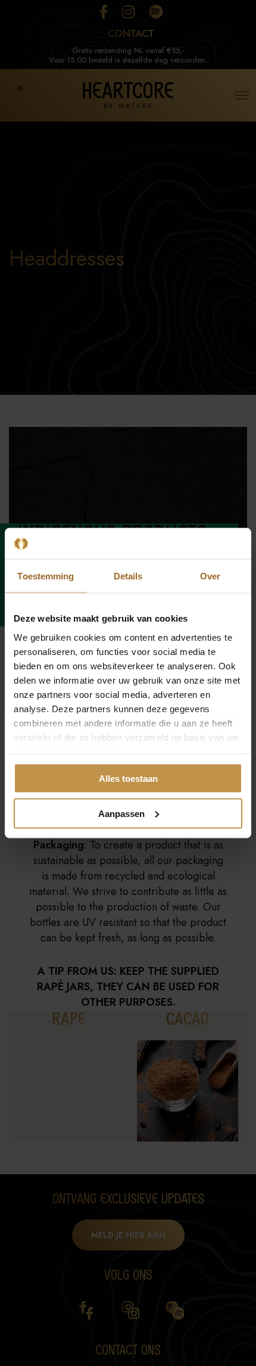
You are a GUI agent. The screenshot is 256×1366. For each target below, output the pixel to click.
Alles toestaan (128, 779)
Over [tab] (210, 576)
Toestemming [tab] (45, 576)
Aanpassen (121, 813)
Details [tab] (128, 576)
